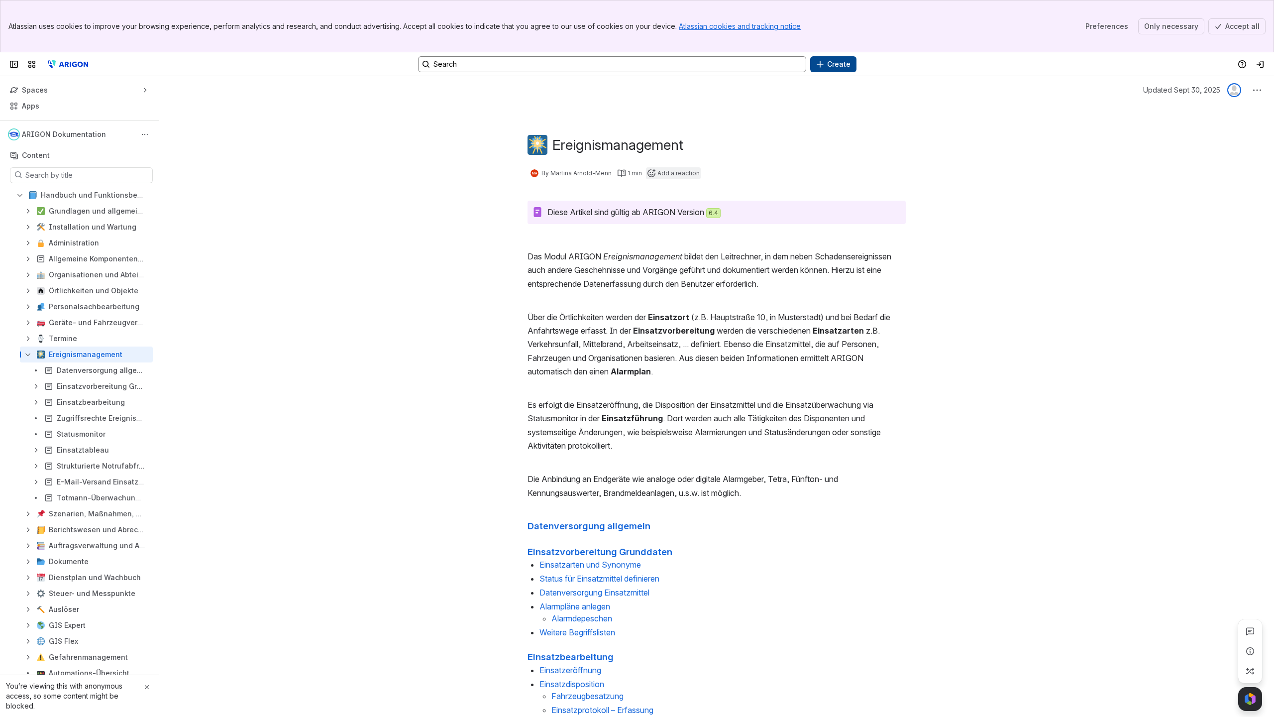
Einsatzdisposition (571, 684)
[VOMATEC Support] (67, 64)
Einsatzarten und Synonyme (590, 565)
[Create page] (1250, 671)
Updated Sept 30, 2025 (1181, 90)
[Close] (147, 687)
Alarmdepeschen (581, 618)
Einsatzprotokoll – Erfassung (602, 710)
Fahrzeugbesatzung (587, 696)
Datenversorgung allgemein (589, 525)
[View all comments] (1250, 631)
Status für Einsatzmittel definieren (599, 579)
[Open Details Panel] (1250, 651)
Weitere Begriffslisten (577, 632)
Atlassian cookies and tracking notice (740, 26)
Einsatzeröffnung (570, 670)
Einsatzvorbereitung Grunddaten (600, 551)
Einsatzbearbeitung (571, 656)
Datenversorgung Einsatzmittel (594, 593)
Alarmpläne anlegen (574, 606)
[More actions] (145, 134)
